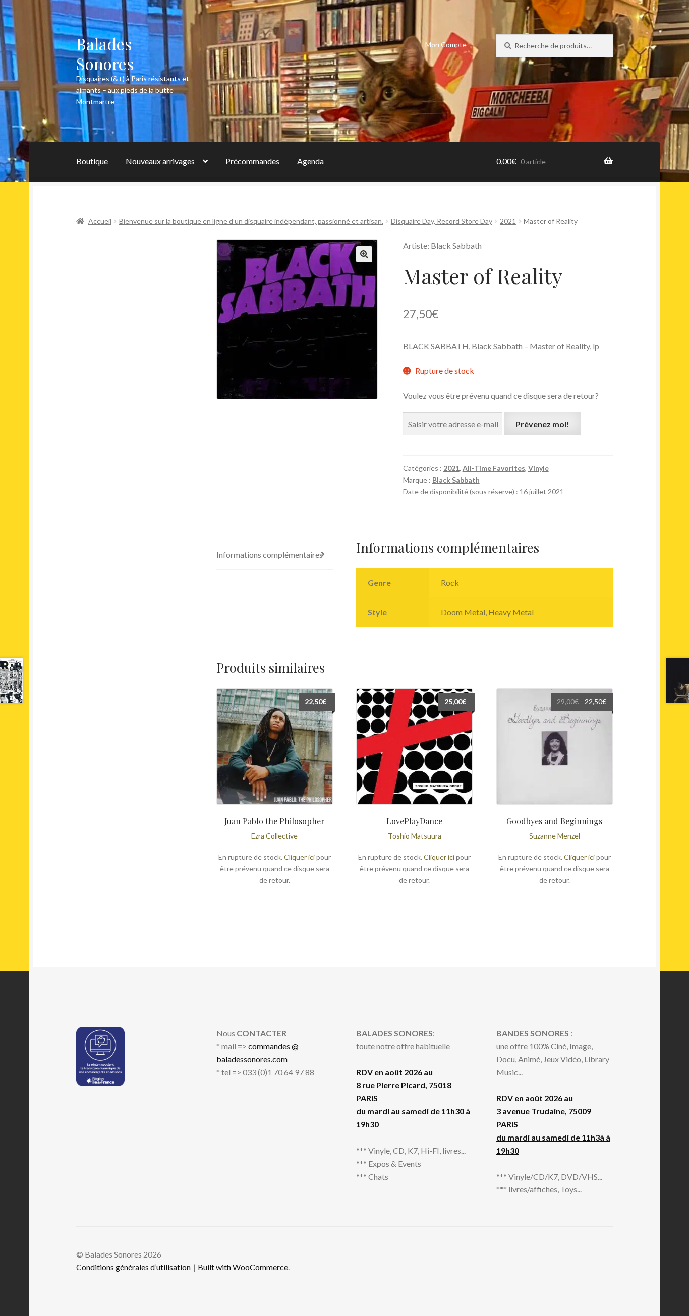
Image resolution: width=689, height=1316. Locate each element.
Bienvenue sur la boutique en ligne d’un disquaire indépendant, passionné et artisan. (251, 221)
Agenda (310, 161)
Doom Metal (463, 612)
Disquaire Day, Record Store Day (441, 221)
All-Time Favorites (494, 468)
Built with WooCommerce (243, 1267)
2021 (508, 221)
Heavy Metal (511, 612)
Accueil (99, 221)
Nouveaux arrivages (160, 161)
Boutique (92, 161)
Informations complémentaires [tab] (269, 554)
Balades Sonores (105, 53)
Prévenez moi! (542, 424)
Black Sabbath (456, 479)
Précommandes (252, 161)
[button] (364, 254)
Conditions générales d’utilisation (133, 1267)
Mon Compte (446, 44)
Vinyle (538, 468)
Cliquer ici (299, 857)
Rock (450, 582)
